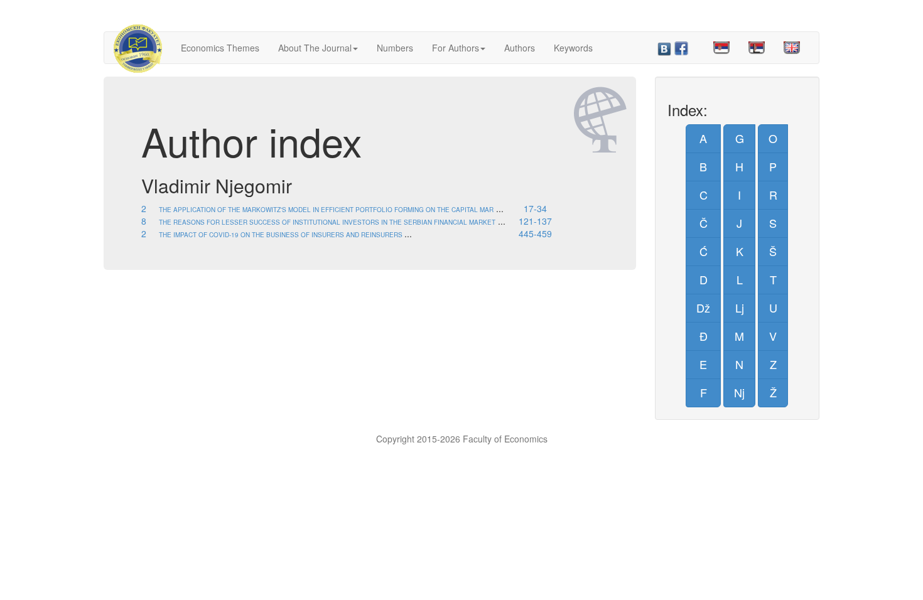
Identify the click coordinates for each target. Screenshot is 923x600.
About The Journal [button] (315, 47)
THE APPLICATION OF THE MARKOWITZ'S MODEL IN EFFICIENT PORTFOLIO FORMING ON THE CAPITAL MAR (326, 209)
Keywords (573, 47)
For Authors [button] (455, 47)
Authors (519, 47)
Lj (739, 307)
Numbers (395, 47)
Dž (703, 307)
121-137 (535, 221)
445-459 (535, 233)
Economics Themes (220, 47)
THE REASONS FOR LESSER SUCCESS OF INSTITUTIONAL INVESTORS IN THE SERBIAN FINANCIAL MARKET (327, 222)
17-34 (535, 208)
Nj (739, 392)
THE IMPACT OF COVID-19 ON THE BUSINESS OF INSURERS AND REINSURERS (281, 234)
